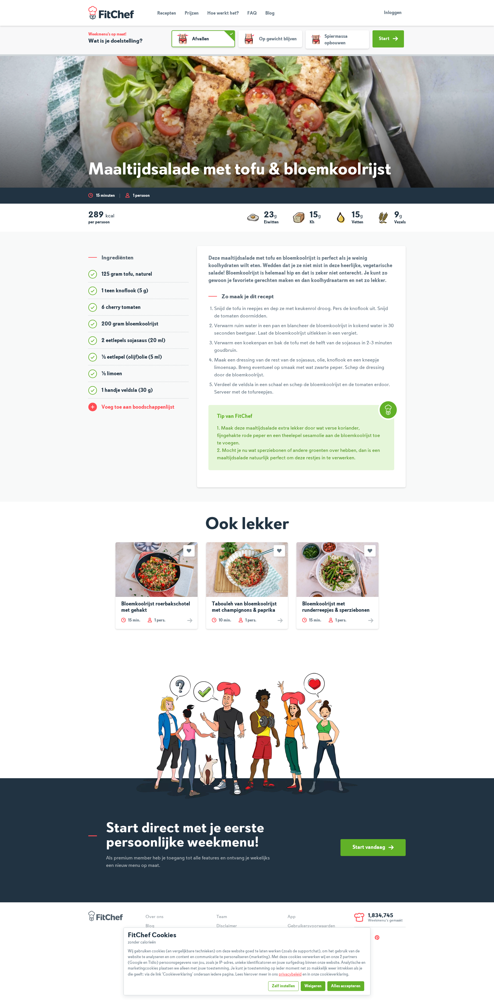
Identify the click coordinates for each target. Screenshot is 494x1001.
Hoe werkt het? (223, 13)
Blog (269, 13)
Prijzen (192, 13)
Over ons (155, 917)
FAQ (252, 13)
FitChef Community (111, 13)
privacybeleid (290, 974)
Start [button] (384, 39)
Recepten (166, 13)
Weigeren (313, 986)
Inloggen (393, 13)
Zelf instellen (283, 986)
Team (221, 917)
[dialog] (247, 961)
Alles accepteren (345, 986)
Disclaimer (226, 926)
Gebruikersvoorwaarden (311, 926)
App (292, 917)
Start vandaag (368, 847)
